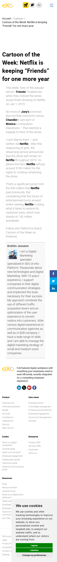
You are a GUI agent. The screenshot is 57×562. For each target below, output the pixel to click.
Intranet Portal (8, 491)
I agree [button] (34, 545)
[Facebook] (34, 388)
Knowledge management (39, 406)
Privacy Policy (8, 543)
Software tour (8, 402)
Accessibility (7, 547)
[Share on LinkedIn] (53, 288)
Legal (4, 539)
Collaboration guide (11, 459)
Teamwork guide (9, 463)
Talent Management (11, 501)
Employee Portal (35, 402)
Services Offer (34, 445)
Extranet (32, 420)
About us (32, 453)
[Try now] (26, 5)
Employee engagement (12, 456)
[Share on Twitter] (53, 281)
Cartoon (18, 18)
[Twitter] (24, 388)
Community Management (40, 417)
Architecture (7, 417)
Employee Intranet (10, 508)
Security (6, 424)
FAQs (4, 484)
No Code (6, 413)
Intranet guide (8, 448)
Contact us (7, 551)
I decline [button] (34, 550)
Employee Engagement (38, 413)
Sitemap (6, 554)
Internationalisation (11, 406)
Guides (5, 436)
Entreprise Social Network (40, 410)
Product (6, 397)
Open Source (8, 427)
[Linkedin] (19, 388)
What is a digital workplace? (9, 444)
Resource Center (9, 487)
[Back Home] (7, 6)
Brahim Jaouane (18, 246)
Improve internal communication (9, 513)
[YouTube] (29, 388)
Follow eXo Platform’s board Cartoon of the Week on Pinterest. (23, 232)
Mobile (5, 410)
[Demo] (32, 5)
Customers (33, 449)
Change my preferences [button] (34, 555)
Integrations (7, 420)
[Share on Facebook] (53, 273)
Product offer (34, 442)
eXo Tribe (6, 518)
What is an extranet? (11, 452)
